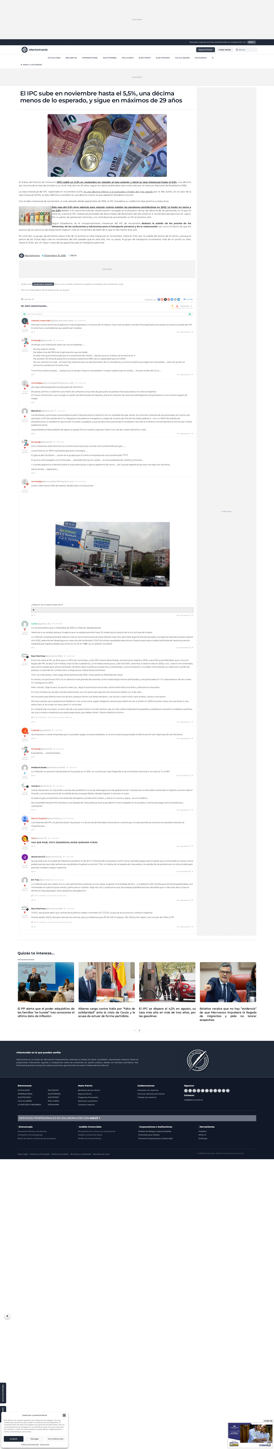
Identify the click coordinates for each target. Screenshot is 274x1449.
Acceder (189, 299)
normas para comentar (43, 284)
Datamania (201, 58)
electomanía (38, 49)
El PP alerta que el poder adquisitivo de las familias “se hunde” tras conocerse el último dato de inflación (46, 1012)
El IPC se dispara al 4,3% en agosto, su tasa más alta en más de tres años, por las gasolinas (167, 1012)
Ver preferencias (55, 1439)
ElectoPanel (110, 58)
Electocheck (163, 58)
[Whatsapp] (194, 1090)
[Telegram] (202, 1090)
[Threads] (198, 1090)
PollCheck (128, 58)
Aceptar (13, 1439)
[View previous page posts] (135, 1031)
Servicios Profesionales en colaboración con (59, 1118)
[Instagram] (211, 1090)
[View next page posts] (139, 1031)
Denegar (34, 1439)
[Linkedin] (223, 1090)
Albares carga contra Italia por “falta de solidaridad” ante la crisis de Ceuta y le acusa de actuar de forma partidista (106, 1012)
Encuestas (71, 58)
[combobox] (246, 49)
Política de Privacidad (30, 1444)
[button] (64, 1415)
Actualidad (54, 58)
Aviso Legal (44, 1444)
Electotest (145, 58)
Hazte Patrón (85, 1085)
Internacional (90, 58)
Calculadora (182, 58)
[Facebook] (190, 1090)
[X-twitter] (186, 1090)
